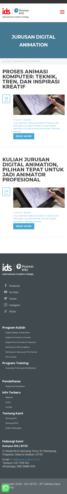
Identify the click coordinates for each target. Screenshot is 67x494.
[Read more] (39, 96)
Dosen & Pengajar (13, 428)
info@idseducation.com (25, 459)
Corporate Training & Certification (20, 368)
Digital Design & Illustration (17, 332)
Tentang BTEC (12, 423)
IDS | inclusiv (11, 357)
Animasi (23, 123)
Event (8, 402)
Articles (27, 119)
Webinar (9, 397)
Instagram (14, 305)
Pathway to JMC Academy (17, 347)
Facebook (14, 285)
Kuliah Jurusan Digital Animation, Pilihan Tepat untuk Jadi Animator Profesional (33, 169)
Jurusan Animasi (32, 125)
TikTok (12, 311)
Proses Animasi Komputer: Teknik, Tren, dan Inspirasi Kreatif (31, 79)
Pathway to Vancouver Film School (21, 352)
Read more (24, 136)
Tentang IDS (11, 418)
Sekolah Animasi (32, 221)
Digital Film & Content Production (20, 342)
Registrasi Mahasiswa (15, 386)
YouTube (13, 292)
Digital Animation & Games (41, 123)
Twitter (12, 298)
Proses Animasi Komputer (37, 128)
